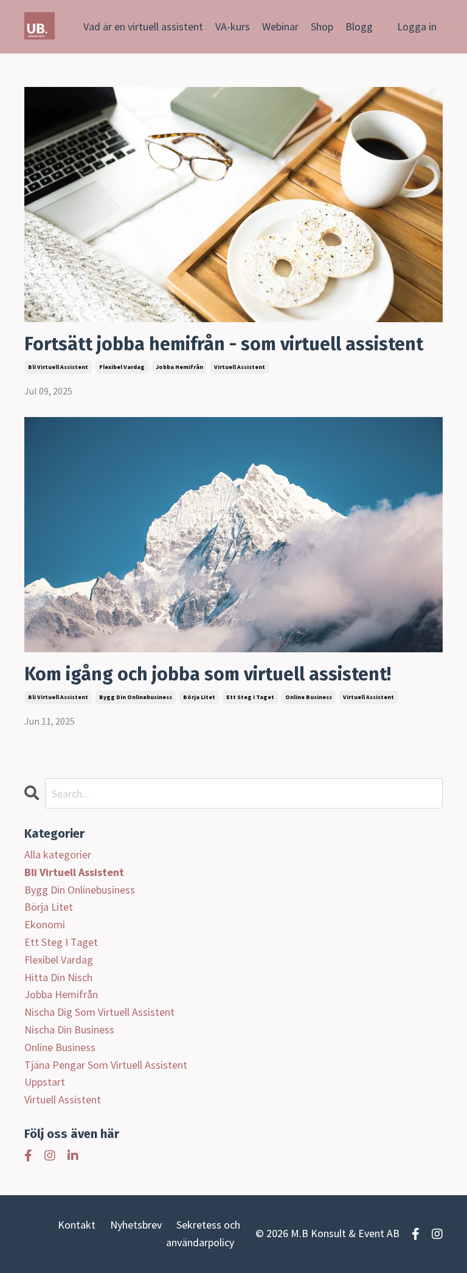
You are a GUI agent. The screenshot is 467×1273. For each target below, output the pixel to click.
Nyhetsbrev (136, 1225)
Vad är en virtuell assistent (143, 26)
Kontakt (76, 1225)
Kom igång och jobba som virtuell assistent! (207, 674)
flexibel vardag (122, 367)
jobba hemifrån (179, 367)
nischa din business (69, 1030)
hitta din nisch (58, 977)
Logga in (417, 26)
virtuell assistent (239, 367)
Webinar (280, 26)
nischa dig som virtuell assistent (99, 1012)
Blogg (359, 26)
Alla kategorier (57, 854)
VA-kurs (232, 26)
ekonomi (44, 924)
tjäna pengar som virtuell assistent (105, 1065)
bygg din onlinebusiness (135, 697)
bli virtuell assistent (58, 367)
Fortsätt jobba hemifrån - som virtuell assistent (223, 344)
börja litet (199, 697)
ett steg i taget (250, 697)
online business (308, 697)
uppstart (44, 1082)
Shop (322, 26)
